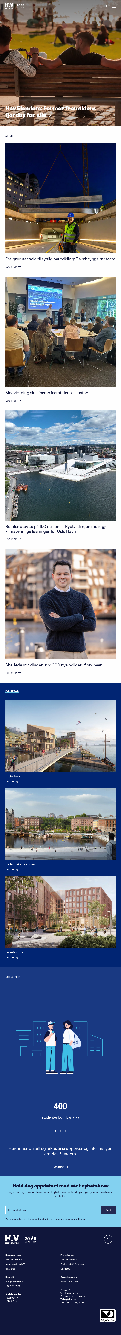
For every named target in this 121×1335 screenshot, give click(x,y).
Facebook (10, 1297)
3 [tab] (65, 1131)
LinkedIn (9, 1300)
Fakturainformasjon (70, 1302)
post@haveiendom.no (16, 1281)
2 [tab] (60, 1131)
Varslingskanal (67, 1293)
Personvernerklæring (71, 1296)
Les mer (58, 1166)
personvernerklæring (75, 1219)
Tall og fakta (66, 1299)
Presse (64, 1289)
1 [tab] (55, 1131)
